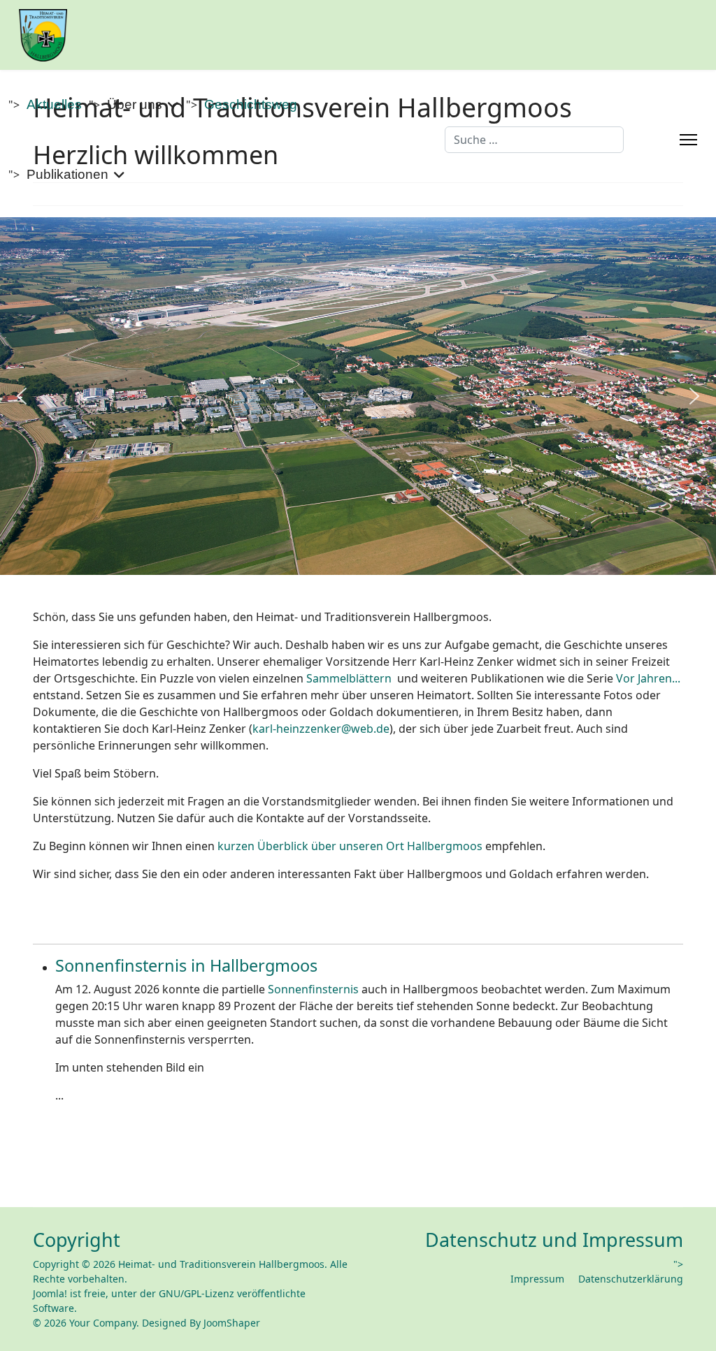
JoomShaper (231, 1322)
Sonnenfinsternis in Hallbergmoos (186, 965)
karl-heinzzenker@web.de (320, 728)
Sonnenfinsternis (313, 989)
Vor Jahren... (648, 678)
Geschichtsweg (250, 104)
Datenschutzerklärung (630, 1278)
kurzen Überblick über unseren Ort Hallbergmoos (349, 846)
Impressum (537, 1278)
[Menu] (688, 140)
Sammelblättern (349, 678)
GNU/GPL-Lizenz (196, 1293)
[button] (21, 396)
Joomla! (50, 1293)
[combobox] (534, 139)
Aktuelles (54, 104)
